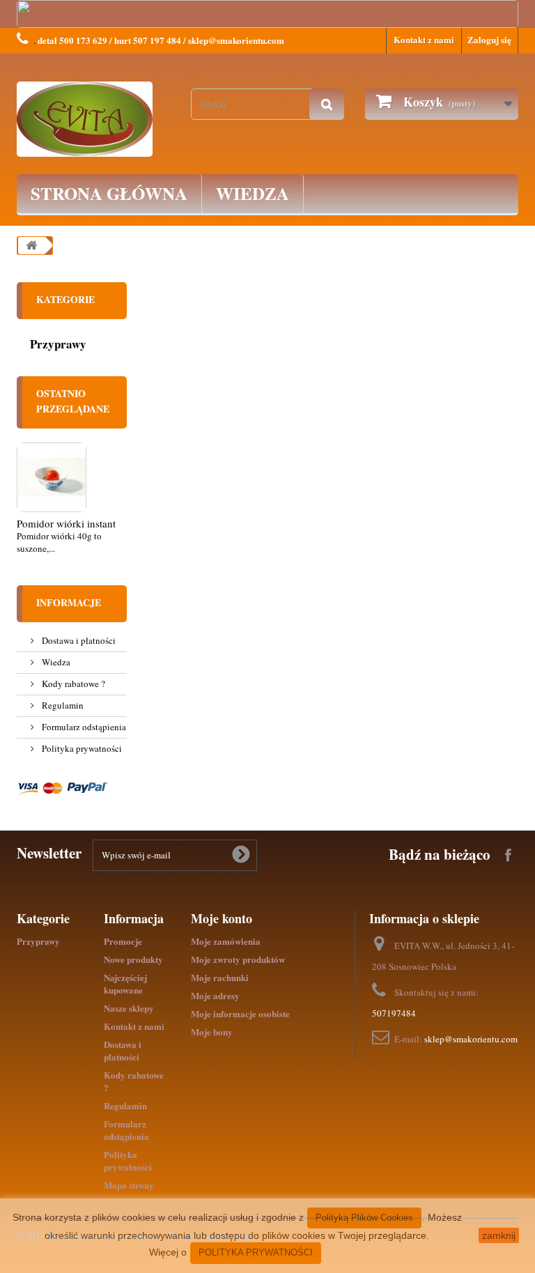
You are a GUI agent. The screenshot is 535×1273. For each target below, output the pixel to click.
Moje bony (212, 1031)
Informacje (68, 602)
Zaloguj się (489, 39)
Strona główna (109, 193)
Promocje (123, 941)
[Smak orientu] (93, 119)
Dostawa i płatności (78, 640)
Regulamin (62, 705)
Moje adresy (215, 995)
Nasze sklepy (129, 1007)
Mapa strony (129, 1184)
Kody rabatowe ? (72, 683)
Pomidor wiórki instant (66, 523)
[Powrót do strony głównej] (31, 245)
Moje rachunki (220, 977)
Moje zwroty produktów (238, 959)
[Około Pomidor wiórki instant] (51, 477)
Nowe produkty (133, 959)
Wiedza (252, 193)
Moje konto (221, 918)
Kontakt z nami (424, 39)
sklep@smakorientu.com (471, 1039)
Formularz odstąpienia (83, 726)
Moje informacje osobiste (240, 1013)
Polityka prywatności (81, 748)
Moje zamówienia (226, 941)
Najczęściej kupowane (125, 983)
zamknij (498, 1235)
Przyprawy (58, 344)
